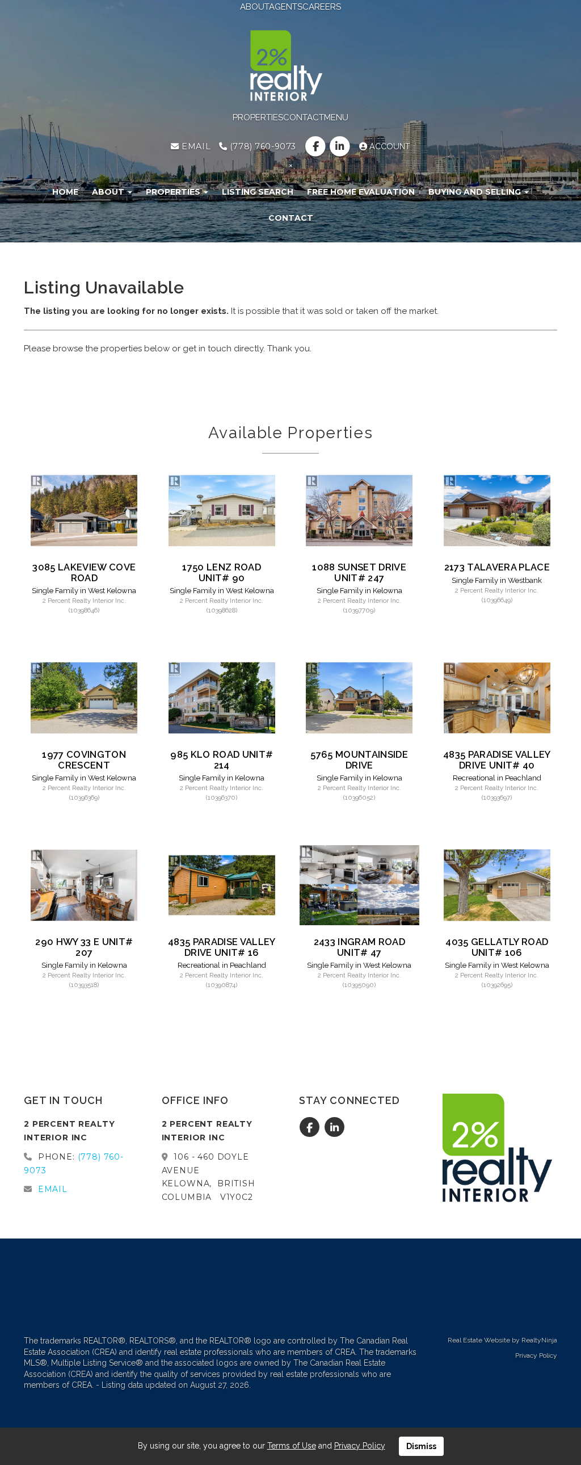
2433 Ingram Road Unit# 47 (359, 947)
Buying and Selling (475, 192)
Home (65, 192)
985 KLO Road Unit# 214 (221, 759)
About (109, 192)
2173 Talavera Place (497, 567)
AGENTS (285, 7)
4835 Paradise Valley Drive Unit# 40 (497, 759)
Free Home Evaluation (361, 192)
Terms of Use (291, 1445)
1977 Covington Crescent (84, 759)
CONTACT (303, 117)
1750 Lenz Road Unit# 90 (221, 572)
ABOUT (254, 7)
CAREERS (321, 7)
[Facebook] (316, 146)
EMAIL (194, 146)
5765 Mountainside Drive (359, 759)
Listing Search (257, 192)
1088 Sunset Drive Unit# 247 (359, 572)
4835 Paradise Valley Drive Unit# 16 (222, 947)
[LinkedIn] (341, 146)
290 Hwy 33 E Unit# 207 (84, 947)
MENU (336, 117)
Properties (174, 192)
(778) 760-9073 (261, 146)
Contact (290, 218)
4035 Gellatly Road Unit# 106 (496, 947)
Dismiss (421, 1446)
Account (388, 146)
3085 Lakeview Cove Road (84, 572)
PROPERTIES (258, 117)
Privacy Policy (536, 1355)
